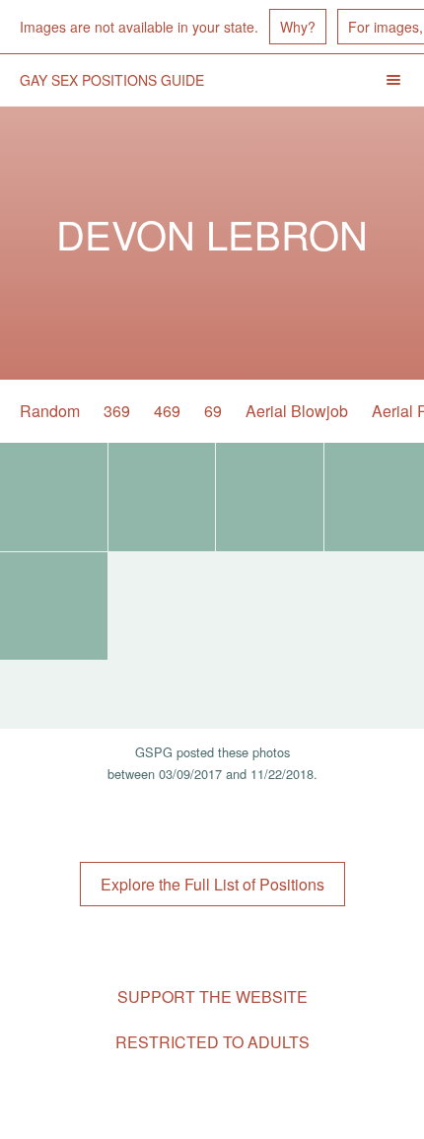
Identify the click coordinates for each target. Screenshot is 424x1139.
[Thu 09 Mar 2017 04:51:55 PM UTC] (53, 606)
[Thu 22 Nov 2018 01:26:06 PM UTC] (53, 497)
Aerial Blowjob (297, 410)
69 (213, 410)
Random (50, 410)
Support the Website (212, 996)
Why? (298, 26)
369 (117, 410)
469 (167, 410)
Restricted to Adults (212, 1042)
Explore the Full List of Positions (212, 884)
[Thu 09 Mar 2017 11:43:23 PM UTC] (269, 497)
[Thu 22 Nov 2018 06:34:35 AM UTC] (162, 497)
